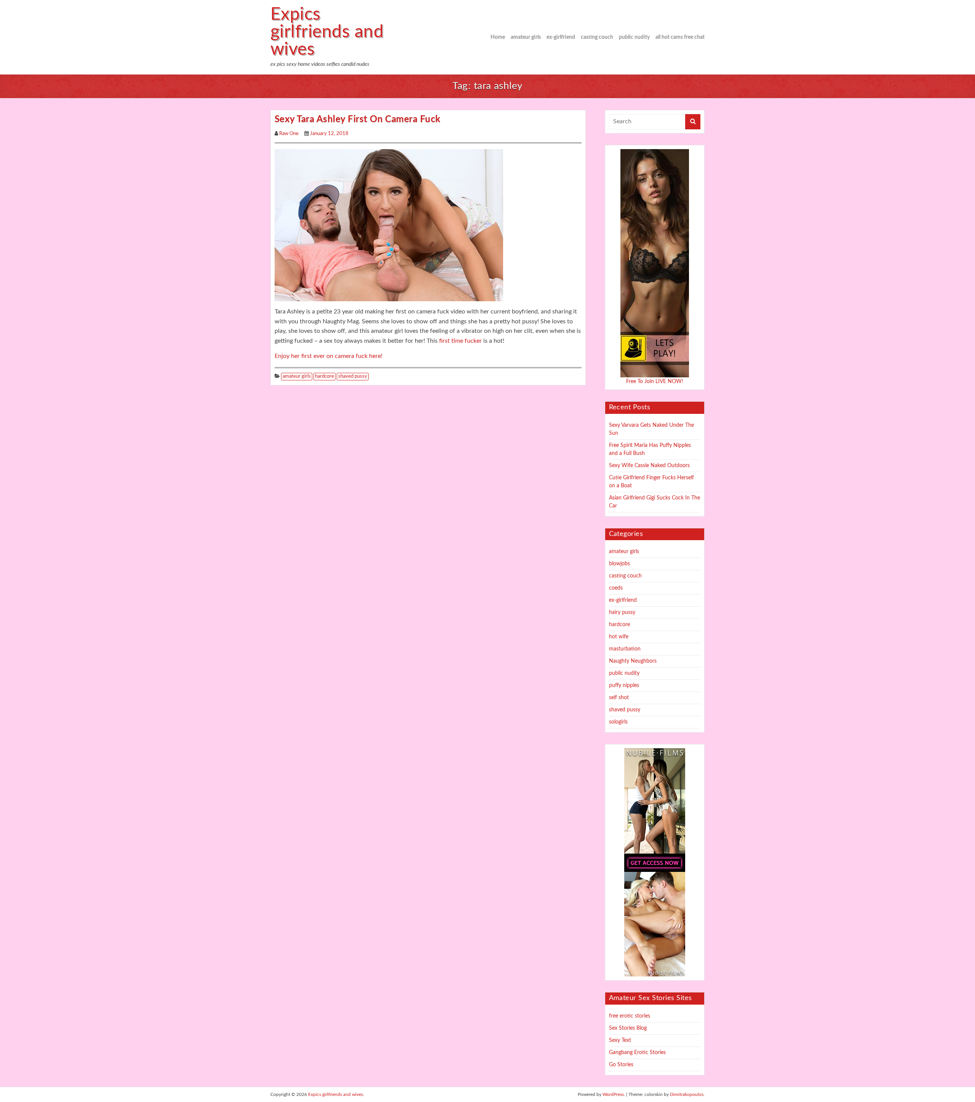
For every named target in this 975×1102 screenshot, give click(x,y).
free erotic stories (629, 1016)
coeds (616, 588)
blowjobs (619, 563)
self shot (619, 697)
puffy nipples (624, 685)
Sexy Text (620, 1040)
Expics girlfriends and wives (327, 32)
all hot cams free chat (680, 37)
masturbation (625, 649)
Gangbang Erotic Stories (637, 1052)
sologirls (618, 722)
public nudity (634, 37)
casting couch (597, 37)
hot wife (618, 636)
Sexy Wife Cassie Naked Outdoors (649, 465)
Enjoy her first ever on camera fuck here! (328, 356)
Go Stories (621, 1064)
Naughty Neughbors (633, 661)
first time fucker (460, 341)
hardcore (324, 376)
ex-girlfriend (561, 37)
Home (498, 37)
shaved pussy (352, 376)
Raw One (289, 133)
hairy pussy (622, 612)
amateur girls (526, 37)
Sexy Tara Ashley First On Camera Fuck (358, 119)
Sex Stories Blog (628, 1028)
